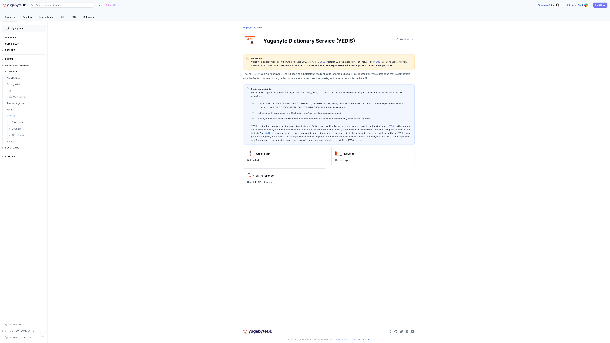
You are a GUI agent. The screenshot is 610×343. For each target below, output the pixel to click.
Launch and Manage (17, 65)
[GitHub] (395, 331)
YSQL (322, 62)
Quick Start (12, 44)
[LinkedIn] (407, 331)
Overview (11, 37)
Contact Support (20, 337)
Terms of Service (360, 339)
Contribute (12, 156)
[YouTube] (413, 331)
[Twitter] (401, 331)
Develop (16, 128)
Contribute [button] (405, 39)
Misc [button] (9, 109)
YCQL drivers (271, 133)
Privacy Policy (342, 339)
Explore (10, 50)
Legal (12, 141)
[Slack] (390, 331)
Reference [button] (11, 72)
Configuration (14, 84)
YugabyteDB (249, 28)
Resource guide (15, 103)
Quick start (17, 122)
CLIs (9, 90)
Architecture (13, 78)
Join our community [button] (22, 331)
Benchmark (12, 148)
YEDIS (12, 116)
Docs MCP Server (16, 97)
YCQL (377, 62)
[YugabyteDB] (14, 5)
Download (16, 324)
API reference (19, 135)
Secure (9, 59)
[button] (600, 5)
